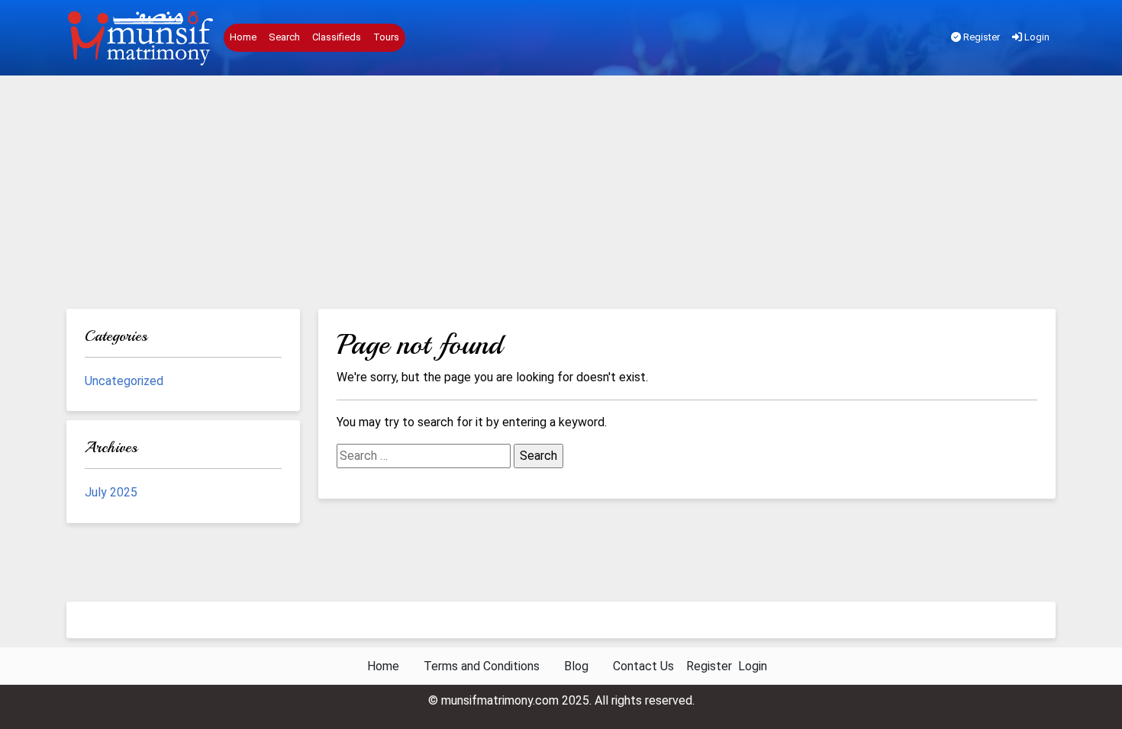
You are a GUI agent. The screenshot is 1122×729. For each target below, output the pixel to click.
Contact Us (643, 666)
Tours (386, 37)
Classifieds (336, 37)
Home (243, 37)
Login (1035, 37)
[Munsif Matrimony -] (142, 38)
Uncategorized (124, 381)
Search (284, 37)
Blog (576, 666)
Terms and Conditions (482, 666)
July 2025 (111, 492)
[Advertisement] (561, 194)
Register (980, 37)
